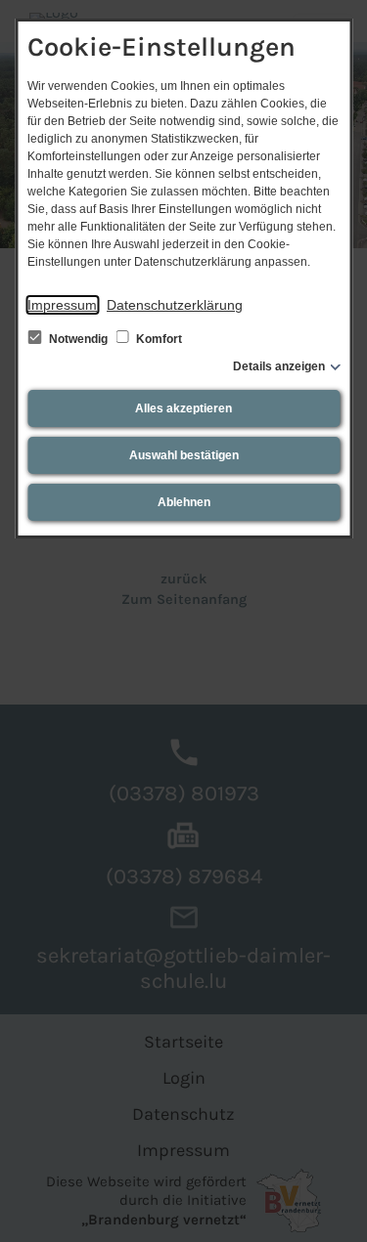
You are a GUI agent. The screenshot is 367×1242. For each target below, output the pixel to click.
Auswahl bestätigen (184, 455)
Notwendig (78, 339)
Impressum (62, 305)
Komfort (157, 339)
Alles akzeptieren (183, 408)
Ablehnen (184, 502)
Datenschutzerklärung (175, 305)
